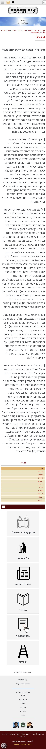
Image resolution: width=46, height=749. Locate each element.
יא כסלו (40, 500)
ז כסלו (41, 487)
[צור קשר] (8, 2)
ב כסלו (40, 36)
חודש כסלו (35, 32)
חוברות (22, 703)
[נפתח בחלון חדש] (23, 10)
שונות (23, 715)
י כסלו (41, 497)
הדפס (22, 463)
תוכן (24, 30)
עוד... (41, 468)
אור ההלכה (32, 30)
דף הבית (41, 30)
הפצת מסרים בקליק (23, 683)
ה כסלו (40, 481)
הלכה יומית (16, 30)
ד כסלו (40, 478)
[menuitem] (23, 523)
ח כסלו (40, 490)
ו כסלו (41, 484)
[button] (13, 2)
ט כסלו (40, 494)
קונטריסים (23, 699)
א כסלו (40, 471)
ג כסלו (41, 475)
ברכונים (23, 707)
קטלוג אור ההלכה (23, 692)
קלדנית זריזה (23, 679)
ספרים (23, 695)
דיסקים (23, 711)
